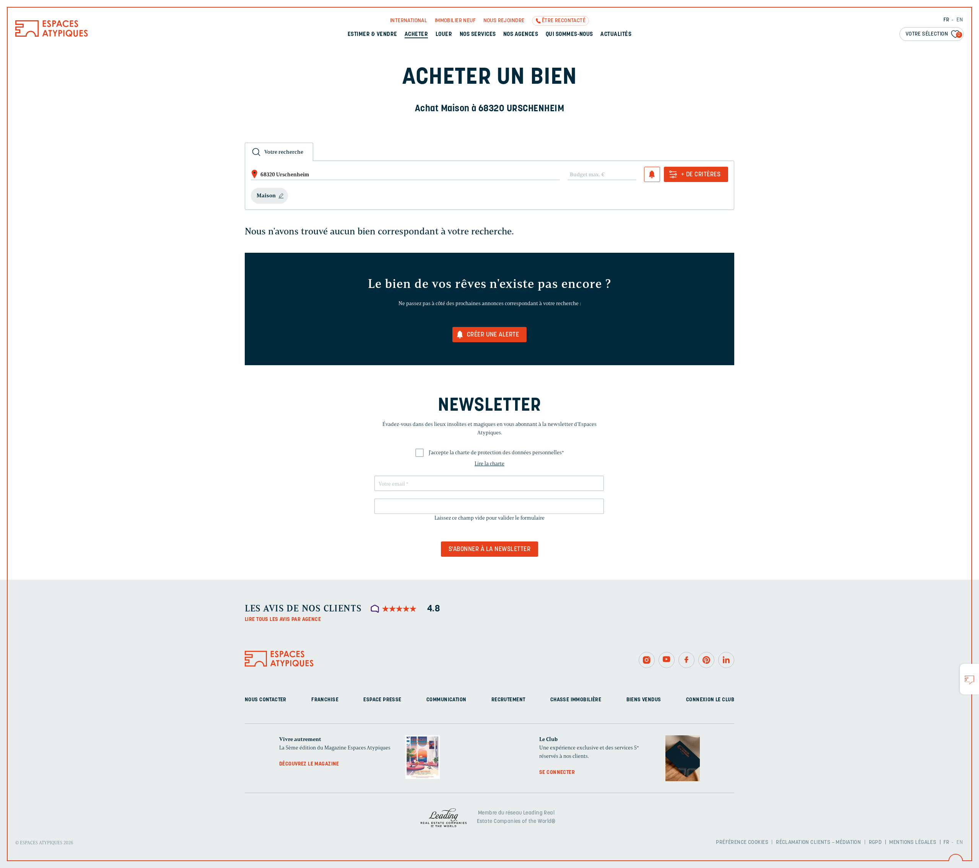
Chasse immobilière (576, 700)
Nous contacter (265, 700)
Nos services (478, 34)
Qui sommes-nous (569, 34)
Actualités (615, 34)
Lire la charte (489, 463)
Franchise (324, 700)
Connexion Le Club (710, 700)
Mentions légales (912, 842)
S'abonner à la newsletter (489, 549)
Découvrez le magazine (309, 764)
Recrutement (508, 700)
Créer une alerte (493, 335)
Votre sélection (933, 34)
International (408, 21)
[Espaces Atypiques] (51, 35)
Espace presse (382, 700)
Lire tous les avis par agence (283, 620)
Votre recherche (283, 152)
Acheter (416, 34)
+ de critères (700, 175)
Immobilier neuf (455, 21)
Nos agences (520, 34)
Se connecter (557, 772)
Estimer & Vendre (372, 34)
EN (959, 20)
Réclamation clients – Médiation (818, 842)
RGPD (875, 842)
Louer (444, 34)
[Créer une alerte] (652, 174)
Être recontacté (563, 21)
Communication (446, 700)
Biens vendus (643, 700)
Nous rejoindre (504, 21)
